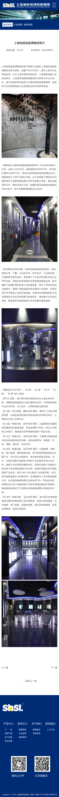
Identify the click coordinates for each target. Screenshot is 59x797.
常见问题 (8, 741)
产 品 (8, 729)
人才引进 (50, 729)
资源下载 (8, 733)
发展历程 (36, 733)
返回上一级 (31, 681)
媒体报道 (28, 24)
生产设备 (8, 737)
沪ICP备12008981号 (49, 794)
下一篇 (54, 667)
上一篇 (5, 667)
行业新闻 (18, 24)
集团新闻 (7, 24)
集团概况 (36, 729)
